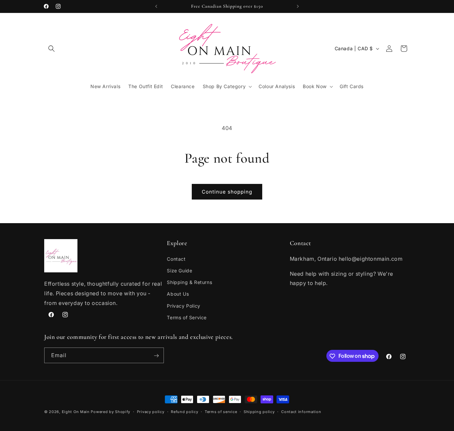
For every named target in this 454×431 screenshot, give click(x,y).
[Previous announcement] (156, 6)
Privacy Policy (183, 305)
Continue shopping (227, 192)
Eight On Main (76, 411)
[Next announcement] (297, 6)
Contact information (301, 411)
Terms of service (221, 411)
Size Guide (179, 270)
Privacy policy (151, 411)
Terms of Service (187, 317)
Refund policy (184, 411)
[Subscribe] (156, 355)
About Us (178, 294)
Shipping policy (259, 411)
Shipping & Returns (189, 282)
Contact (176, 258)
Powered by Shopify (110, 411)
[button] (51, 48)
